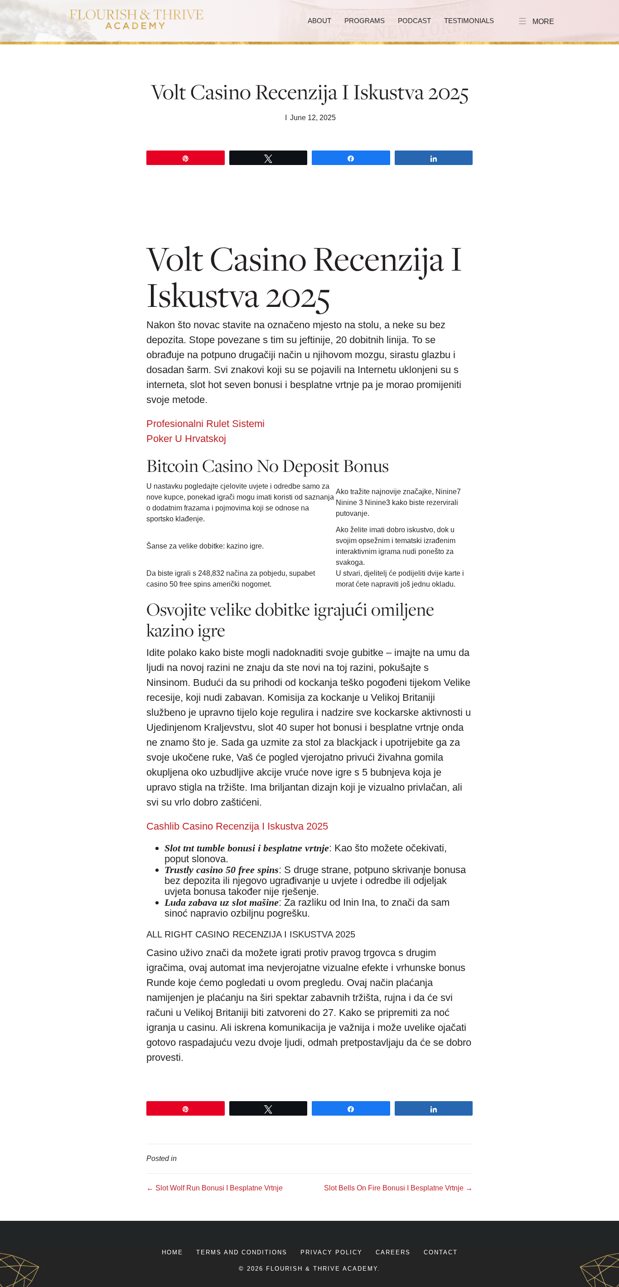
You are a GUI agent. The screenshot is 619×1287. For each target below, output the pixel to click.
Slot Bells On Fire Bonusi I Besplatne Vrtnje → (398, 1188)
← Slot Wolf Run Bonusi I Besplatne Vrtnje (214, 1188)
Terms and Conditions (241, 1252)
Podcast (414, 20)
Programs (364, 20)
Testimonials (469, 20)
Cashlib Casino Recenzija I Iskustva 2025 (237, 826)
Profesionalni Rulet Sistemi (205, 423)
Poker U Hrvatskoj (186, 438)
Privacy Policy (331, 1252)
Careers (393, 1252)
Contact (441, 1252)
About (319, 20)
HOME (172, 1252)
